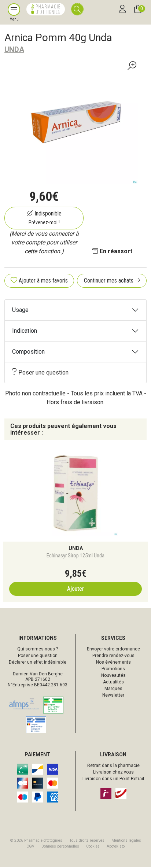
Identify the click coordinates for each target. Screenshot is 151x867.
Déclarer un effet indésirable (37, 662)
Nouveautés (113, 675)
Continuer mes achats (109, 280)
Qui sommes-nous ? (37, 649)
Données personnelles (60, 846)
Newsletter (113, 695)
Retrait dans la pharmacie (113, 765)
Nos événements (113, 662)
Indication (24, 330)
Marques (113, 688)
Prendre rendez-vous (113, 655)
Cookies (93, 846)
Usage (20, 309)
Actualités (113, 682)
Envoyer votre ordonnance (113, 649)
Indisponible (45, 217)
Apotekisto (116, 846)
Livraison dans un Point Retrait (113, 778)
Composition (28, 351)
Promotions (113, 668)
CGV (30, 846)
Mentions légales (126, 840)
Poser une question (43, 372)
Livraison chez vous (113, 772)
